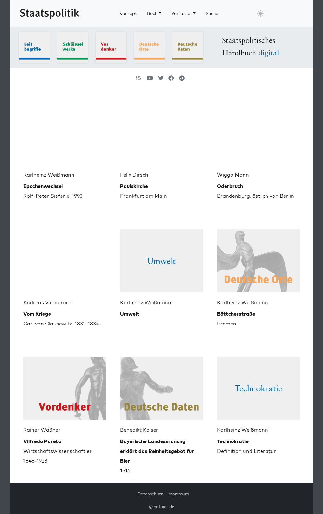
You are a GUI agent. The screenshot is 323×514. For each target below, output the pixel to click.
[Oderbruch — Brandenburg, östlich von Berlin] (258, 130)
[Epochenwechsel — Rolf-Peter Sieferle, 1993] (64, 130)
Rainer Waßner (42, 430)
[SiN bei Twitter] (161, 78)
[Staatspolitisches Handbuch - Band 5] (187, 47)
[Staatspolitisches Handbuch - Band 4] (149, 47)
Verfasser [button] (181, 13)
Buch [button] (152, 13)
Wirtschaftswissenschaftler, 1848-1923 (58, 451)
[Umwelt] (161, 258)
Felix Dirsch (134, 175)
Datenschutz (150, 493)
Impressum (178, 493)
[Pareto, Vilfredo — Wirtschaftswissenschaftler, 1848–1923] (64, 386)
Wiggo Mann (233, 175)
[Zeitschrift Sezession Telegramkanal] (182, 78)
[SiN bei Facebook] (171, 78)
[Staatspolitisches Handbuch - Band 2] (72, 47)
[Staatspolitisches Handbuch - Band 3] (111, 47)
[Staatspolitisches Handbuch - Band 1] (34, 47)
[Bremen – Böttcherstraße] (258, 258)
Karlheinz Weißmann (48, 175)
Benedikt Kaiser (139, 430)
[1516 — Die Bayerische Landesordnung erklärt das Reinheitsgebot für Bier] (161, 386)
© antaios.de (161, 506)
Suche (212, 13)
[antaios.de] (139, 78)
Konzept (128, 13)
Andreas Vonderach (47, 302)
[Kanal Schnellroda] (150, 78)
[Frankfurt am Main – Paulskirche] (161, 130)
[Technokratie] (258, 386)
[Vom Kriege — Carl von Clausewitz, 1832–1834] (64, 258)
